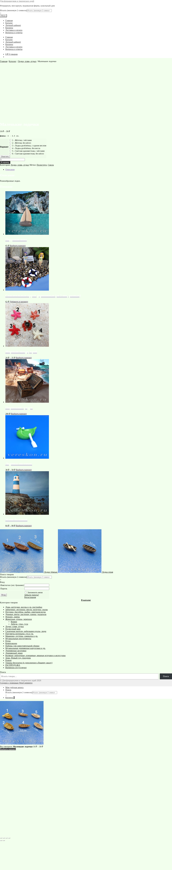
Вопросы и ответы (13, 32)
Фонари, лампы (12, 617)
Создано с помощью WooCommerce (16, 683)
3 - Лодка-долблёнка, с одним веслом (29, 145)
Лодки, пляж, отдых (27, 61)
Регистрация (30, 597)
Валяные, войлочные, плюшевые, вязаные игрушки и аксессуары (35, 655)
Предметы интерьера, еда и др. (19, 634)
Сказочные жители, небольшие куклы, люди (25, 631)
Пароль (3, 588)
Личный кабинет (13, 25)
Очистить (5, 157)
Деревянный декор (14, 653)
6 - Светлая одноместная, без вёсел (28, 154)
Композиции (11, 643)
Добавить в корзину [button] (19, 302)
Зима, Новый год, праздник (18, 658)
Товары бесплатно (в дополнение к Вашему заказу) (28, 663)
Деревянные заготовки (15, 651)
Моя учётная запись (14, 687)
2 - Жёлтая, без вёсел (21, 143)
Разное (8, 660)
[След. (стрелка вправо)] (4, 840)
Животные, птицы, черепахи (18, 619)
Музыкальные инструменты (18, 638)
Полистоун (42, 165)
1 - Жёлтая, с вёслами (22, 140)
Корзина (9, 28)
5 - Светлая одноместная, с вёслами (28, 151)
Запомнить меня (35, 592)
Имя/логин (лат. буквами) (12, 585)
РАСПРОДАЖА (12, 665)
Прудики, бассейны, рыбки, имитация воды (25, 612)
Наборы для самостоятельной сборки (22, 646)
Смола (51, 165)
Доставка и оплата (13, 30)
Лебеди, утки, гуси (19, 624)
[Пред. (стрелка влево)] (1, 840)
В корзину (5, 162)
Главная (9, 20)
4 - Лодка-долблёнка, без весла (26, 148)
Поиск (3, 672)
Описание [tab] (10, 169)
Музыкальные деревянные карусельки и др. (25, 648)
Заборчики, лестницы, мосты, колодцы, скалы (26, 609)
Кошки (14, 621)
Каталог (9, 23)
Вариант (4, 147)
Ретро (8, 641)
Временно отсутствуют (16, 667)
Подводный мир (12, 629)
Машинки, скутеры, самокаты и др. (21, 636)
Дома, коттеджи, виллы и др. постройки (23, 607)
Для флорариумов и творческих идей (17, 1)
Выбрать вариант (18, 246)
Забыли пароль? (31, 595)
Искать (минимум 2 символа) (13, 10)
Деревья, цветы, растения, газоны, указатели (25, 614)
